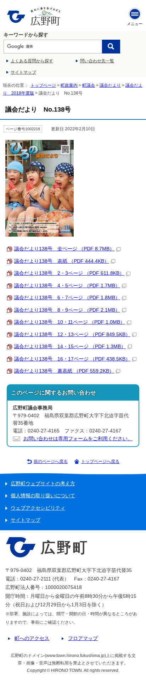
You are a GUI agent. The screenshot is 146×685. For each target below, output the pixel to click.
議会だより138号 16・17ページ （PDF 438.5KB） (72, 359)
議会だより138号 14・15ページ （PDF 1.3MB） (70, 346)
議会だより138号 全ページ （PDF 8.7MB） (64, 248)
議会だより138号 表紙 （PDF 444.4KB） (61, 261)
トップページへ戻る (100, 461)
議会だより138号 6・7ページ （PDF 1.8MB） (67, 297)
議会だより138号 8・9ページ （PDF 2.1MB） (67, 310)
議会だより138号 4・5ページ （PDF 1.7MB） (67, 285)
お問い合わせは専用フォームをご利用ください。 (78, 438)
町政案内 (69, 85)
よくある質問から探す (32, 60)
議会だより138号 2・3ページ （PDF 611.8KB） (69, 273)
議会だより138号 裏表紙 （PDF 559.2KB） (64, 371)
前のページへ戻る (51, 461)
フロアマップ (83, 638)
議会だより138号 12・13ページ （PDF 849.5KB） (72, 334)
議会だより (110, 85)
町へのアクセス (32, 638)
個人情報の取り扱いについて (43, 495)
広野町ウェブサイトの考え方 (43, 483)
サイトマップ (23, 72)
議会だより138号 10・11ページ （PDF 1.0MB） (69, 322)
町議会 (88, 85)
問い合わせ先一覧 (97, 60)
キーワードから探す (26, 35)
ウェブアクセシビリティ (38, 508)
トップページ (43, 85)
